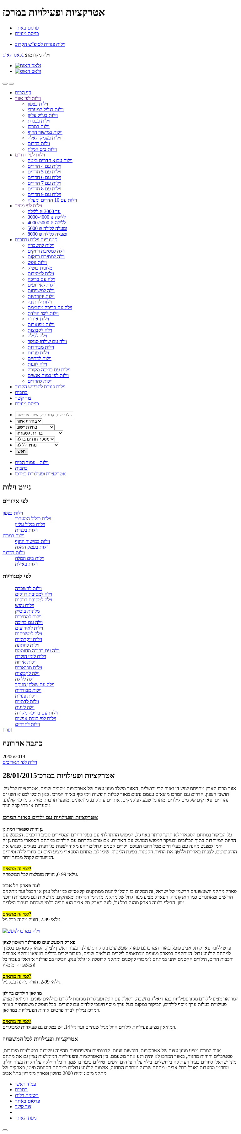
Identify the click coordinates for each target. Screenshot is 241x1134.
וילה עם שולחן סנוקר (47, 341)
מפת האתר (25, 1117)
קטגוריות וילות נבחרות (36, 239)
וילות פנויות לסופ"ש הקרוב (40, 386)
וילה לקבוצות (40, 330)
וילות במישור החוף (45, 132)
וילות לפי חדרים (30, 154)
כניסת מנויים (27, 33)
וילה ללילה (37, 335)
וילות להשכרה (41, 245)
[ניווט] (5, 84)
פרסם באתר (27, 27)
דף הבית (23, 92)
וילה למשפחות (41, 290)
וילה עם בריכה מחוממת (50, 307)
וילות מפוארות (41, 324)
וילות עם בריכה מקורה (49, 369)
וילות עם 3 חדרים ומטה (50, 160)
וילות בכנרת (39, 120)
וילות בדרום (39, 143)
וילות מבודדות (41, 347)
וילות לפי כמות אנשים (48, 375)
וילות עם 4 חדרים (44, 166)
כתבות (21, 392)
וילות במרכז (39, 126)
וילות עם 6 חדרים (44, 177)
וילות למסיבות (41, 273)
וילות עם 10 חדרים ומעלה (52, 200)
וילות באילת (26, 564)
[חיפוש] (11, 84)
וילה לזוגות (37, 364)
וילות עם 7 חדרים (44, 183)
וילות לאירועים (42, 285)
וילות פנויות (38, 352)
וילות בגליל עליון (43, 115)
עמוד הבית (32, 462)
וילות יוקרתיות (41, 296)
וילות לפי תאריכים (20, 762)
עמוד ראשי (25, 1084)
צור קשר (23, 398)
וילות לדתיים (39, 358)
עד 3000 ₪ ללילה (44, 211)
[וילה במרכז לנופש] (21, 931)
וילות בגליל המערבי (46, 109)
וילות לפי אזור (28, 98)
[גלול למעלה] (5, 1130)
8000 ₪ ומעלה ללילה (47, 234)
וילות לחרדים (40, 381)
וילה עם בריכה (41, 279)
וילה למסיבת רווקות (46, 256)
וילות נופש (37, 262)
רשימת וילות (27, 1095)
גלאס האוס (13, 55)
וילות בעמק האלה (44, 137)
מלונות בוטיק (40, 268)
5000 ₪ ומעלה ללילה (47, 228)
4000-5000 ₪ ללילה (47, 222)
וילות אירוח (38, 318)
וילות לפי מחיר (28, 205)
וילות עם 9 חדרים (44, 194)
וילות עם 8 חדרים (44, 188)
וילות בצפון (38, 104)
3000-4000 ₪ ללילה (47, 217)
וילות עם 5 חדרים (44, 171)
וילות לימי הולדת (43, 313)
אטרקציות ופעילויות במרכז (40, 473)
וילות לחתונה (40, 301)
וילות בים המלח (42, 149)
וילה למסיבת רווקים (46, 251)
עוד (7, 729)
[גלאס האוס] (28, 65)
